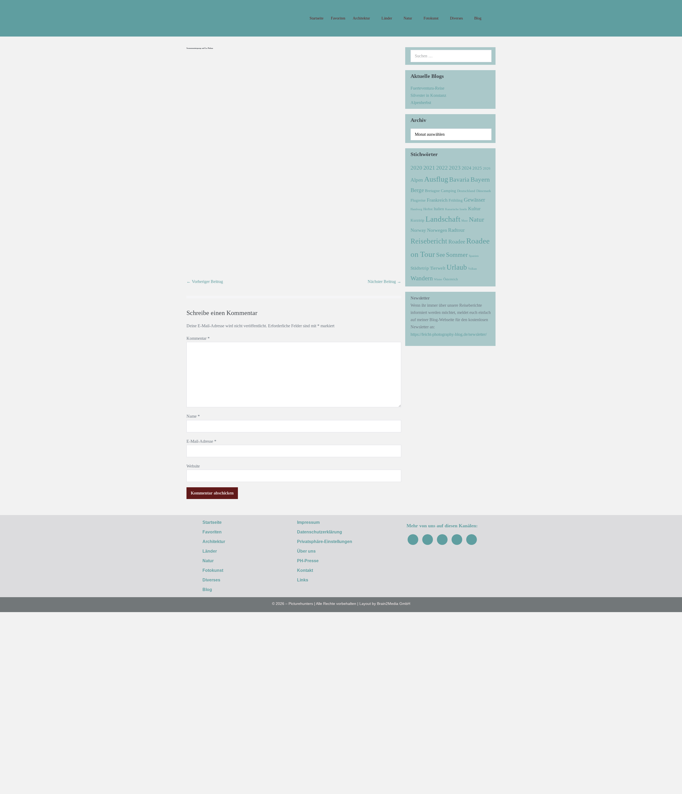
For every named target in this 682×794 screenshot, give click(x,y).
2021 (429, 167)
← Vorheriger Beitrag (204, 281)
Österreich (450, 279)
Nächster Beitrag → (384, 281)
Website (193, 466)
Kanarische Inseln (456, 209)
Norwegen (437, 230)
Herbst (428, 209)
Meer (464, 220)
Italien (439, 208)
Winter (438, 279)
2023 (455, 168)
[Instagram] (427, 539)
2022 (442, 168)
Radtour (456, 230)
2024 (466, 168)
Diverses (457, 18)
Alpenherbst (421, 102)
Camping (448, 190)
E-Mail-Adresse (201, 441)
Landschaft (442, 219)
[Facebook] (413, 539)
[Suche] (484, 56)
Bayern (480, 179)
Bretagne (432, 190)
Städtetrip (420, 268)
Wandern (422, 278)
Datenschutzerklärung (319, 532)
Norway (418, 230)
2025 (477, 168)
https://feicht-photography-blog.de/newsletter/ (449, 334)
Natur (408, 18)
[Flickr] (457, 539)
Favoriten (338, 18)
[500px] (471, 539)
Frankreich (437, 200)
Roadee (456, 242)
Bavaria (459, 179)
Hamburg (416, 209)
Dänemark (483, 191)
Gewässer (474, 200)
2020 (416, 168)
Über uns (306, 551)
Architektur (362, 18)
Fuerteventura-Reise (427, 88)
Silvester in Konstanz (428, 95)
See (440, 255)
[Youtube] (442, 539)
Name (193, 416)
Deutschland (466, 191)
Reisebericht (429, 241)
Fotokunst (432, 18)
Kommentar (198, 338)
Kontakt (305, 570)
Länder (387, 18)
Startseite (316, 18)
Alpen (417, 180)
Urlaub (456, 267)
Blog (477, 18)
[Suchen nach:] (451, 56)
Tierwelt (437, 268)
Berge (417, 190)
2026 (486, 168)
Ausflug (436, 179)
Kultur (474, 208)
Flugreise (418, 200)
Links (302, 580)
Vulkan (472, 268)
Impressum (308, 522)
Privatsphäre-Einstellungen (324, 541)
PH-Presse (308, 560)
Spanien (474, 255)
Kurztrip (417, 220)
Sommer (457, 254)
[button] (490, 18)
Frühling (456, 200)
